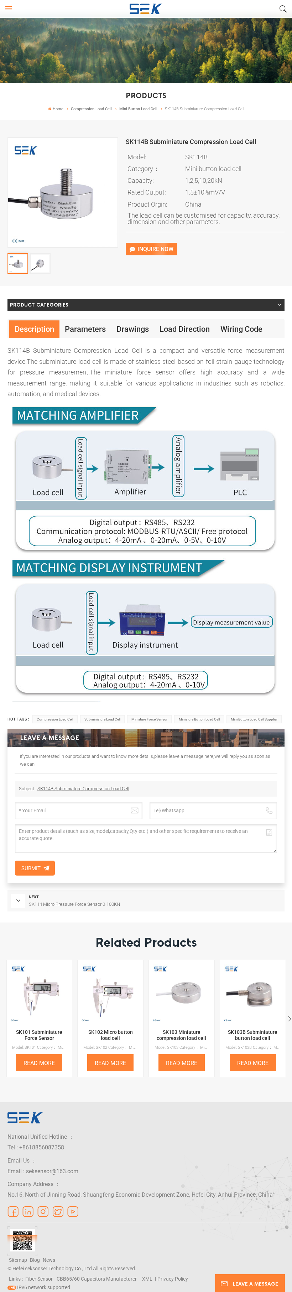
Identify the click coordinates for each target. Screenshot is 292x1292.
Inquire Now (155, 249)
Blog (35, 1260)
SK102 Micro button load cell (110, 1035)
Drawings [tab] (132, 329)
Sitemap (18, 1260)
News (49, 1260)
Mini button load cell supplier (254, 719)
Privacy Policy (172, 1279)
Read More (39, 1063)
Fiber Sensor (39, 1279)
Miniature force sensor (149, 719)
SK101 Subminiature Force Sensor (39, 1035)
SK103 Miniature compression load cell (181, 1035)
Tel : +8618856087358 (35, 1147)
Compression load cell (55, 719)
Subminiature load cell (102, 719)
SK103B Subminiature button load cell (252, 1035)
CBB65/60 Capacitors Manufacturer (97, 1279)
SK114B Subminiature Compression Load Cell (83, 788)
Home (58, 109)
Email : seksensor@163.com (42, 1171)
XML (147, 1279)
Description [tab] (34, 329)
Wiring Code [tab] (241, 329)
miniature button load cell (199, 719)
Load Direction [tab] (185, 329)
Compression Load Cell (91, 109)
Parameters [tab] (85, 329)
